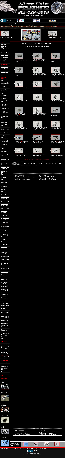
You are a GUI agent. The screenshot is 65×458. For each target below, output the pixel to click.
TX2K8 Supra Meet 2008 (4, 352)
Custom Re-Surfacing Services (5, 68)
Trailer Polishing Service (4, 209)
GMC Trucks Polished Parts (4, 272)
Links (2, 375)
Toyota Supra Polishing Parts (5, 329)
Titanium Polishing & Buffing (5, 48)
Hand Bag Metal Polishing (4, 148)
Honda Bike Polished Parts (4, 279)
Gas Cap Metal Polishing (4, 141)
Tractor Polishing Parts (4, 330)
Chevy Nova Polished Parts (4, 244)
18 (35, 159)
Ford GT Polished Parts (4, 227)
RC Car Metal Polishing (4, 185)
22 (39, 159)
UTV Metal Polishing (4, 215)
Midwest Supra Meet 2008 (4, 353)
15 (33, 159)
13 (31, 159)
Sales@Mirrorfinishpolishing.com (33, 24)
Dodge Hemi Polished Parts (4, 248)
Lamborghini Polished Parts (4, 286)
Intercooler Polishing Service (5, 159)
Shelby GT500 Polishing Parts (5, 320)
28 (44, 159)
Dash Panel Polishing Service (5, 126)
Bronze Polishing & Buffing (5, 53)
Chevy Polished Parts (4, 239)
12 (30, 159)
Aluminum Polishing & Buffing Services (4, 44)
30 (46, 159)
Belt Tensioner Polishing (4, 87)
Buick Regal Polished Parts (4, 234)
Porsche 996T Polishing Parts (5, 316)
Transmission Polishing (4, 211)
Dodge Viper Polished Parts (4, 253)
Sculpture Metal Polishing (4, 189)
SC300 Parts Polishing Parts (4, 321)
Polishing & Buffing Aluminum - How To (4, 362)
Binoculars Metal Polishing (4, 90)
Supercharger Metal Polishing (5, 201)
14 (32, 159)
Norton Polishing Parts (4, 308)
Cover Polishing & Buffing (4, 120)
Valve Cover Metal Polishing (5, 216)
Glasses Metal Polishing (4, 144)
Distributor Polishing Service (5, 128)
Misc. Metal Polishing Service (5, 167)
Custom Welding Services (4, 67)
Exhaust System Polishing (4, 135)
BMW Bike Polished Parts (4, 229)
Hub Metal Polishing (3, 155)
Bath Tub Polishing (3, 86)
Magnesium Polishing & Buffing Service (4, 60)
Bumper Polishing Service (4, 104)
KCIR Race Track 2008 (4, 348)
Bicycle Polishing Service (4, 89)
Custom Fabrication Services (5, 73)
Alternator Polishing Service (5, 83)
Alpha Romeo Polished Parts (5, 226)
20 (37, 159)
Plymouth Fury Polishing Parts (5, 311)
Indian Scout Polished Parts (4, 282)
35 (50, 159)
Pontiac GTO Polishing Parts (5, 312)
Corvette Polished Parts (4, 247)
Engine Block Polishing (4, 133)
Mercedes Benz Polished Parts (5, 290)
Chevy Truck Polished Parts (4, 245)
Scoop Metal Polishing (4, 186)
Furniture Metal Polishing (4, 140)
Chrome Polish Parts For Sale (5, 356)
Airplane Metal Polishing (4, 82)
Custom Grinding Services (4, 72)
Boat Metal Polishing (4, 95)
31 (47, 159)
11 (29, 159)
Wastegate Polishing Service (5, 218)
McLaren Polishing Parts (4, 289)
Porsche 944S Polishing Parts (5, 317)
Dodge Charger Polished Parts (5, 259)
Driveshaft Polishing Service (5, 129)
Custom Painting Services (4, 65)
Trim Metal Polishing (4, 212)
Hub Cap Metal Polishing (4, 154)
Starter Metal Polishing (4, 198)
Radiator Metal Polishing (4, 183)
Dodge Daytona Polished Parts (5, 260)
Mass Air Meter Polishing (4, 165)
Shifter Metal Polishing (4, 194)
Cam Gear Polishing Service (5, 105)
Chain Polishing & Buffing (4, 111)
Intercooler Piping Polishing (4, 160)
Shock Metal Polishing (4, 195)
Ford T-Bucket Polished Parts (5, 268)
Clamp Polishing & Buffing (4, 112)
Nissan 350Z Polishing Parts (5, 305)
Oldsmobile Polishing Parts (4, 309)
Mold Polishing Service (4, 168)
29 (45, 159)
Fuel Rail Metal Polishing (4, 138)
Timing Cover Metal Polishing (5, 208)
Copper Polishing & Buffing (5, 52)
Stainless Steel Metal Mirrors (5, 197)
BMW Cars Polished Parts (4, 230)
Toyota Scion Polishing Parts (5, 327)
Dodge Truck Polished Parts (4, 252)
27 (43, 159)
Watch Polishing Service (4, 219)
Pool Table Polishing (3, 177)
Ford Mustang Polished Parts (5, 256)
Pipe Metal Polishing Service (5, 175)
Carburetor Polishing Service (5, 108)
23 (40, 159)
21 (38, 159)
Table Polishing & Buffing (4, 204)
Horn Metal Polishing (4, 152)
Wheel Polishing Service (4, 222)
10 (28, 159)
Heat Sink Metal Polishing (4, 151)
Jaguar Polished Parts (4, 283)
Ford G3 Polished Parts (4, 265)
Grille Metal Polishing (4, 145)
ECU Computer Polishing (4, 132)
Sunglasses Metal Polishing (4, 202)
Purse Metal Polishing (4, 182)
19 (36, 159)
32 (48, 159)
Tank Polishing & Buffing (4, 205)
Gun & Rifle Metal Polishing (5, 147)
